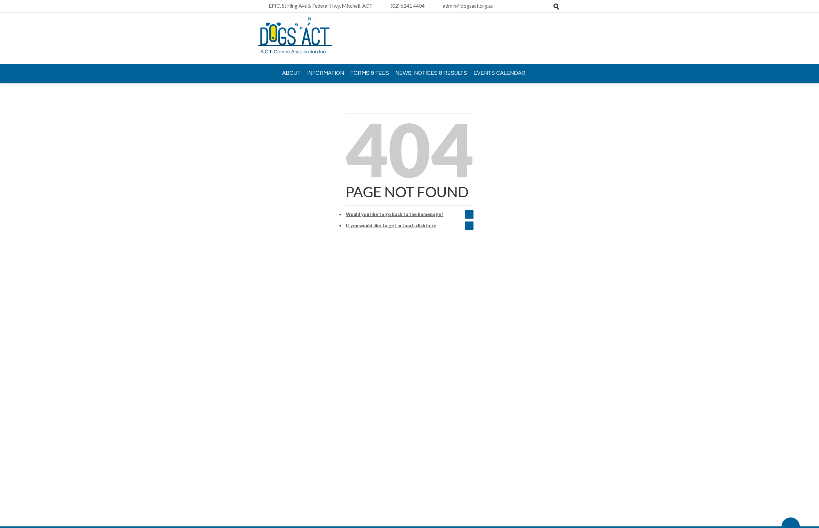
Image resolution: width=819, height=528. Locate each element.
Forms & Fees (369, 73)
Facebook (555, 38)
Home (265, 72)
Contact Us (279, 91)
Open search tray (556, 6)
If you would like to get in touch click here (391, 225)
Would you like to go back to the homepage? (394, 214)
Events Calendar (499, 73)
